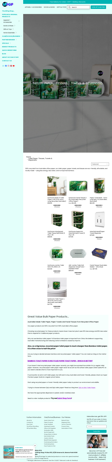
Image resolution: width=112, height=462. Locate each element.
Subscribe (53, 235)
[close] (18, 222)
